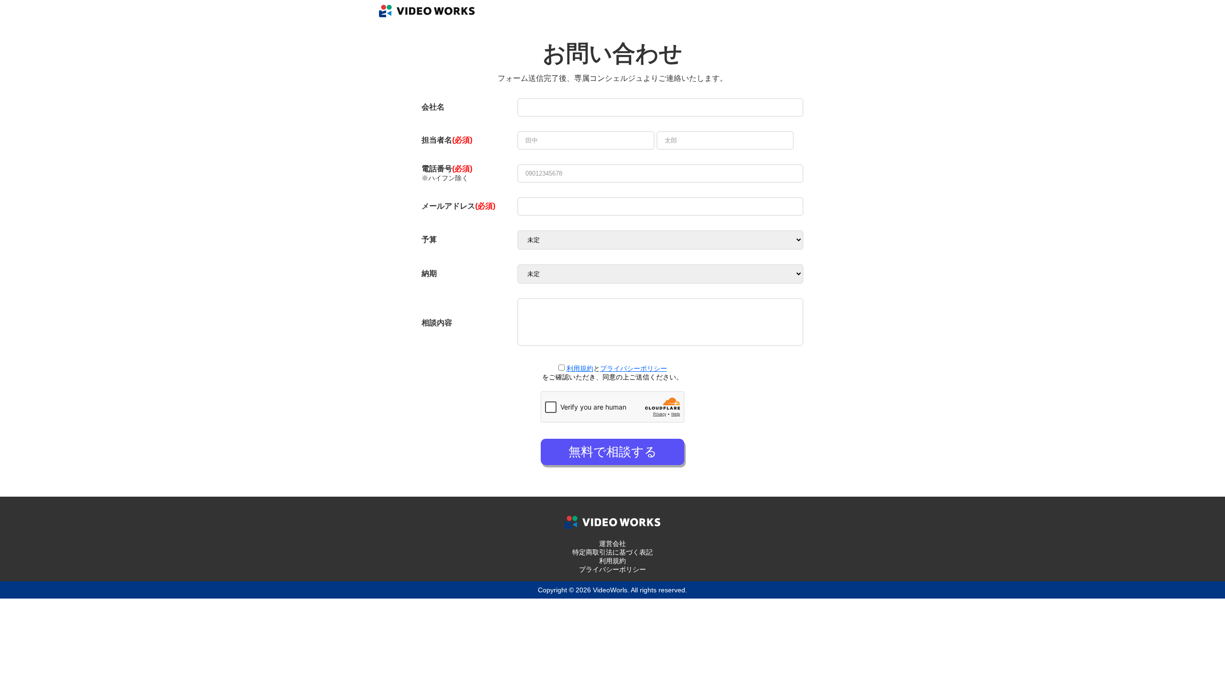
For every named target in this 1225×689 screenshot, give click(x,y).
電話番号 (447, 169)
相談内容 (437, 323)
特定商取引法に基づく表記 (612, 552)
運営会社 (612, 543)
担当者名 (437, 140)
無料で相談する (612, 452)
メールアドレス (458, 206)
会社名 (433, 107)
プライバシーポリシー (633, 368)
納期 (429, 273)
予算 (429, 239)
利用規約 (580, 368)
